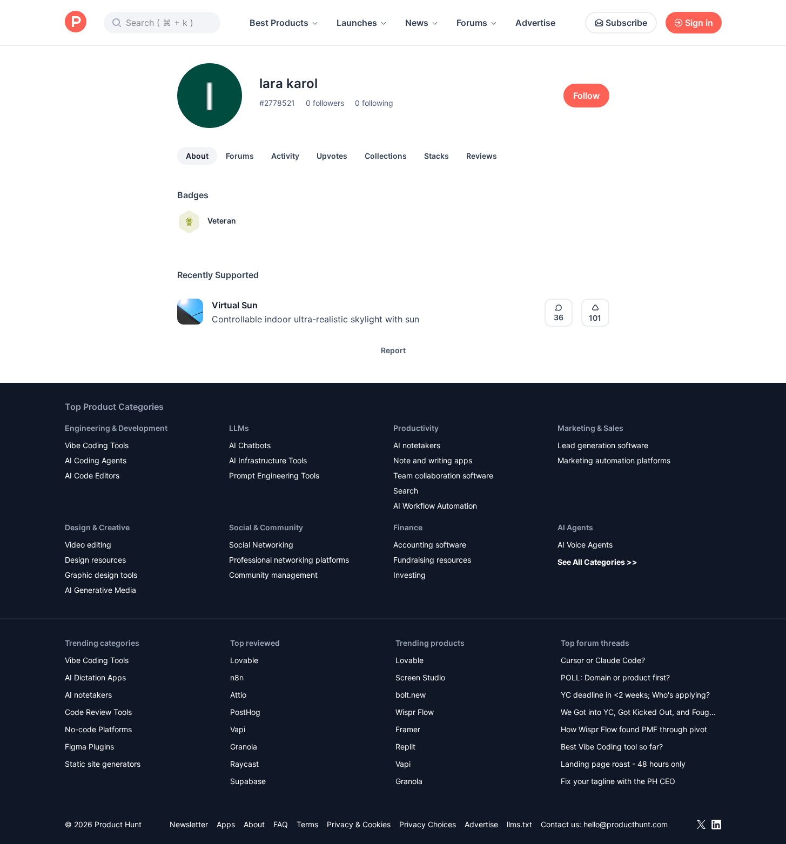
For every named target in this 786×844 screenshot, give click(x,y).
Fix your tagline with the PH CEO (618, 781)
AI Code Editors (92, 475)
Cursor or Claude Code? (603, 660)
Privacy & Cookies (359, 824)
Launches (357, 22)
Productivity (416, 428)
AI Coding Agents (95, 460)
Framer (407, 729)
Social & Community (266, 527)
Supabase (248, 781)
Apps (226, 824)
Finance (407, 527)
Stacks (436, 155)
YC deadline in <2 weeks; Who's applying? (635, 694)
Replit (405, 746)
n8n (237, 677)
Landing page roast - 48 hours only (623, 763)
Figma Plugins (89, 746)
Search (405, 490)
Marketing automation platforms (613, 460)
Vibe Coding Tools (97, 445)
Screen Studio (420, 677)
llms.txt (519, 824)
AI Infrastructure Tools (268, 460)
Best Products (279, 22)
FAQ (280, 824)
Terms (307, 824)
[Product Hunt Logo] (75, 22)
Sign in (699, 22)
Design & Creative (97, 527)
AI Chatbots (250, 445)
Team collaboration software (443, 475)
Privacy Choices (427, 824)
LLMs (239, 428)
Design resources (95, 559)
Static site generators (102, 763)
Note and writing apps (432, 460)
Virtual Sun (235, 305)
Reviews (481, 155)
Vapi (237, 729)
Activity (285, 155)
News (416, 22)
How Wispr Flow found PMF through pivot (634, 729)
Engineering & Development (116, 428)
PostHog (245, 712)
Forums (471, 22)
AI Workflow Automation (435, 505)
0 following (374, 102)
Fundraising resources (432, 559)
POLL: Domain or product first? (615, 677)
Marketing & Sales (590, 428)
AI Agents (575, 527)
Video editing (88, 544)
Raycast (244, 763)
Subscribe (626, 22)
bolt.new (410, 694)
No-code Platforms (98, 729)
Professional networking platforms (289, 559)
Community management (273, 574)
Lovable (244, 660)
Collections (386, 155)
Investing (409, 574)
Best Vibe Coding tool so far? (612, 746)
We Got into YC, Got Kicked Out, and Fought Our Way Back (638, 713)
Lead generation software (602, 445)
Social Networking (261, 544)
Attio (238, 694)
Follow (586, 95)
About (197, 155)
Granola (243, 746)
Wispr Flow (414, 712)
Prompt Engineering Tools (274, 475)
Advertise (535, 22)
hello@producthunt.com (625, 824)
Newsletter (189, 824)
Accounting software (429, 544)
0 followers (325, 102)
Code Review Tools (98, 712)
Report (393, 350)
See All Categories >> (597, 561)
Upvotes (332, 155)
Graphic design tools (101, 574)
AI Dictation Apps (95, 677)
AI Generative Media (100, 590)
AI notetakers (416, 445)
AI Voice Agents (585, 544)
